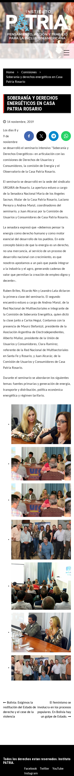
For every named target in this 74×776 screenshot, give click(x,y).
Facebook (30, 768)
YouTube (58, 768)
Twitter (44, 768)
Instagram (31, 773)
